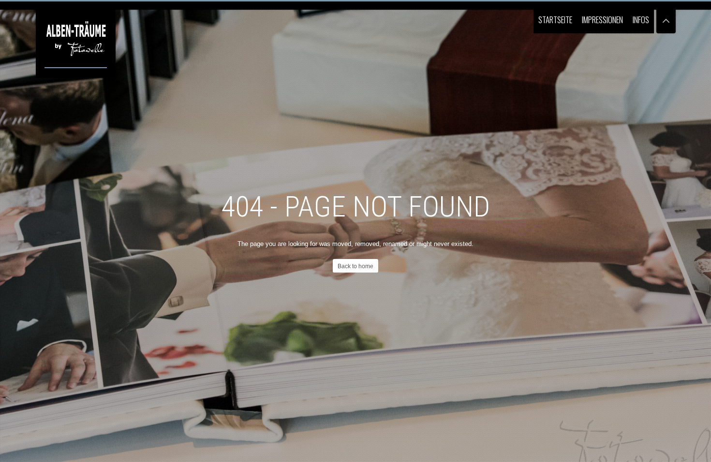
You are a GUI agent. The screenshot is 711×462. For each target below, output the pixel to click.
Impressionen (602, 20)
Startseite (555, 20)
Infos (641, 20)
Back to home (355, 266)
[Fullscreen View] (666, 16)
